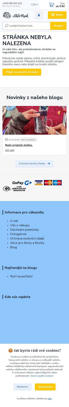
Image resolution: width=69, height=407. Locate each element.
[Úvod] (15, 15)
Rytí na (15, 276)
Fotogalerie (18, 234)
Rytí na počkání (28, 139)
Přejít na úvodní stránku (22, 72)
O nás (14, 221)
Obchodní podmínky (24, 229)
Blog (13, 247)
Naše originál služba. (19, 145)
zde (50, 398)
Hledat (58, 26)
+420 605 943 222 (12, 3)
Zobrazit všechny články (32, 163)
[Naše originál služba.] (34, 120)
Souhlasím (45, 387)
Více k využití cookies (41, 375)
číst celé (9, 150)
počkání (26, 276)
